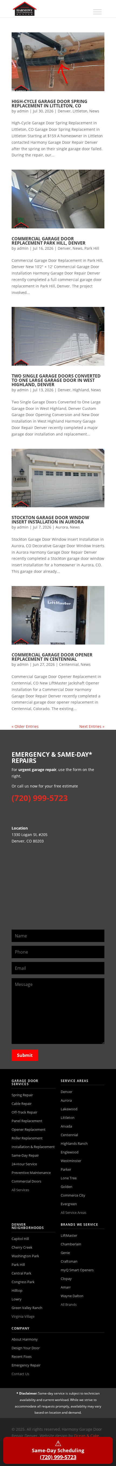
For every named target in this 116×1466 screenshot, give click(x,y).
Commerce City (73, 1195)
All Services (20, 1189)
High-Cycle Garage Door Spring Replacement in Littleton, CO (49, 103)
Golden (66, 1186)
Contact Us (20, 1373)
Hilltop (17, 1290)
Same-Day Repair (25, 1155)
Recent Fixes (22, 1356)
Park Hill (91, 248)
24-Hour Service (24, 1164)
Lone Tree (69, 1178)
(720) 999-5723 (40, 797)
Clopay (66, 1278)
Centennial (69, 664)
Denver (64, 111)
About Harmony (25, 1339)
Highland (81, 389)
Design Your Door (26, 1347)
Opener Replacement (29, 1129)
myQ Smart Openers (77, 1270)
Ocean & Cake (86, 1435)
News (94, 111)
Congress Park (23, 1281)
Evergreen (69, 1203)
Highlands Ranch (74, 1143)
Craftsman (69, 1261)
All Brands (69, 1304)
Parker (66, 1169)
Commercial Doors (26, 1181)
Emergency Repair (26, 1365)
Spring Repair (22, 1094)
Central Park (21, 1273)
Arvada (66, 1126)
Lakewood (69, 1109)
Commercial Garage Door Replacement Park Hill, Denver (49, 241)
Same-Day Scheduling (58, 1449)
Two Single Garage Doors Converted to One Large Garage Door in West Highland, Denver (56, 380)
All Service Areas (73, 1212)
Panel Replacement (27, 1120)
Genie (65, 1252)
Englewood (70, 1152)
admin (23, 111)
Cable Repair (22, 1103)
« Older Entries (25, 726)
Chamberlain (71, 1244)
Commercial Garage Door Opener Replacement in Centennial (52, 657)
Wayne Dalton (72, 1295)
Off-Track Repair (24, 1112)
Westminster (71, 1160)
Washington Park (25, 1255)
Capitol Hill (20, 1238)
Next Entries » (91, 726)
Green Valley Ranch (27, 1307)
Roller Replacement (27, 1138)
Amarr (66, 1287)
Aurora (62, 527)
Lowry (17, 1299)
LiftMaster (69, 1235)
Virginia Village (23, 1316)
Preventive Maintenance (31, 1172)
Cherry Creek (22, 1247)
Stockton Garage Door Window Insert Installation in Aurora (50, 520)
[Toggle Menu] (97, 12)
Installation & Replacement (33, 1146)
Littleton (80, 111)
